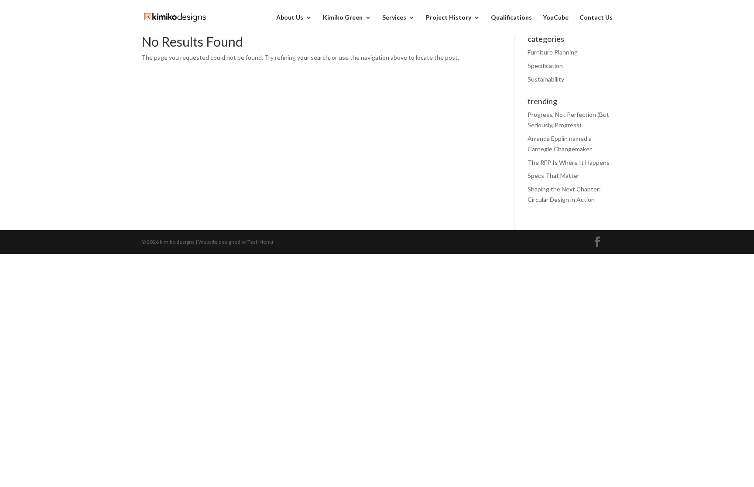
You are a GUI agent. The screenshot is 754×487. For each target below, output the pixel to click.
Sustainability (546, 79)
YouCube (556, 17)
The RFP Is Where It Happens (569, 162)
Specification (545, 65)
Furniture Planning (553, 52)
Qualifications (511, 17)
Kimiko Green (343, 17)
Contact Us (596, 17)
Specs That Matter (553, 175)
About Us (289, 17)
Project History (448, 17)
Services (394, 17)
